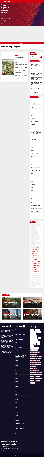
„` (31, 100)
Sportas (32, 193)
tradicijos (39, 277)
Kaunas (33, 245)
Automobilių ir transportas (20, 339)
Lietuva (32, 156)
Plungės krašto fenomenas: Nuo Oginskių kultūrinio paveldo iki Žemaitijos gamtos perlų (7, 330)
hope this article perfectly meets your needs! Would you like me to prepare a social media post (21, 356)
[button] (40, 42)
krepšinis (38, 251)
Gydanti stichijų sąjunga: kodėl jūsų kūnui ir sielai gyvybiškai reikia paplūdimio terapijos (7, 352)
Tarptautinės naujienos (35, 205)
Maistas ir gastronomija (35, 161)
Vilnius (37, 281)
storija (16, 415)
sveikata (33, 275)
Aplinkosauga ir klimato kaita (21, 334)
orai (32, 259)
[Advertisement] (22, 33)
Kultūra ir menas (34, 153)
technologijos (34, 277)
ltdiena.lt (13, 317)
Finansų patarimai (34, 121)
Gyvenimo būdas (34, 127)
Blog (32, 115)
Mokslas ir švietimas (35, 167)
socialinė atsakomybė (35, 271)
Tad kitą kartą (38, 275)
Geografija (33, 124)
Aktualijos (33, 103)
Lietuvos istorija (34, 255)
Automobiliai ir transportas (36, 110)
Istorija (32, 142)
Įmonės (32, 136)
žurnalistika (34, 285)
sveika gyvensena (35, 273)
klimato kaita (34, 251)
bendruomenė (34, 226)
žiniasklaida (38, 283)
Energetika (33, 118)
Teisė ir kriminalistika (35, 211)
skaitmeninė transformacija (36, 265)
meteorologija (34, 257)
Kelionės (33, 144)
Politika (32, 181)
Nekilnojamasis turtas (35, 170)
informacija (33, 342)
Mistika (32, 164)
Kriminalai (33, 150)
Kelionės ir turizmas (35, 147)
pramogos (33, 261)
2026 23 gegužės (28, 317)
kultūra (33, 253)
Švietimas (33, 202)
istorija (39, 243)
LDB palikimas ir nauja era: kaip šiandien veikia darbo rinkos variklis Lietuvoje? (36, 78)
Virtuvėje (17, 433)
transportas (34, 279)
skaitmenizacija (34, 267)
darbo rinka (34, 228)
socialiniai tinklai (34, 269)
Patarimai (33, 178)
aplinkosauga (38, 224)
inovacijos (33, 241)
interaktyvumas (34, 243)
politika (35, 259)
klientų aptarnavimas (35, 249)
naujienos (39, 257)
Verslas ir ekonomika (35, 214)
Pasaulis (33, 176)
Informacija (33, 139)
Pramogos (33, 184)
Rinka (32, 187)
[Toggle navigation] (21, 43)
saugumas (38, 261)
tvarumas (33, 281)
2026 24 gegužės (7, 317)
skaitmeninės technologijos (36, 263)
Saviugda (33, 190)
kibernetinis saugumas (35, 247)
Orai (32, 173)
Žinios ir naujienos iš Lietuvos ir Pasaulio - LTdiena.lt (5, 10)
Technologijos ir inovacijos (36, 208)
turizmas (38, 279)
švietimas (33, 283)
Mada (32, 159)
